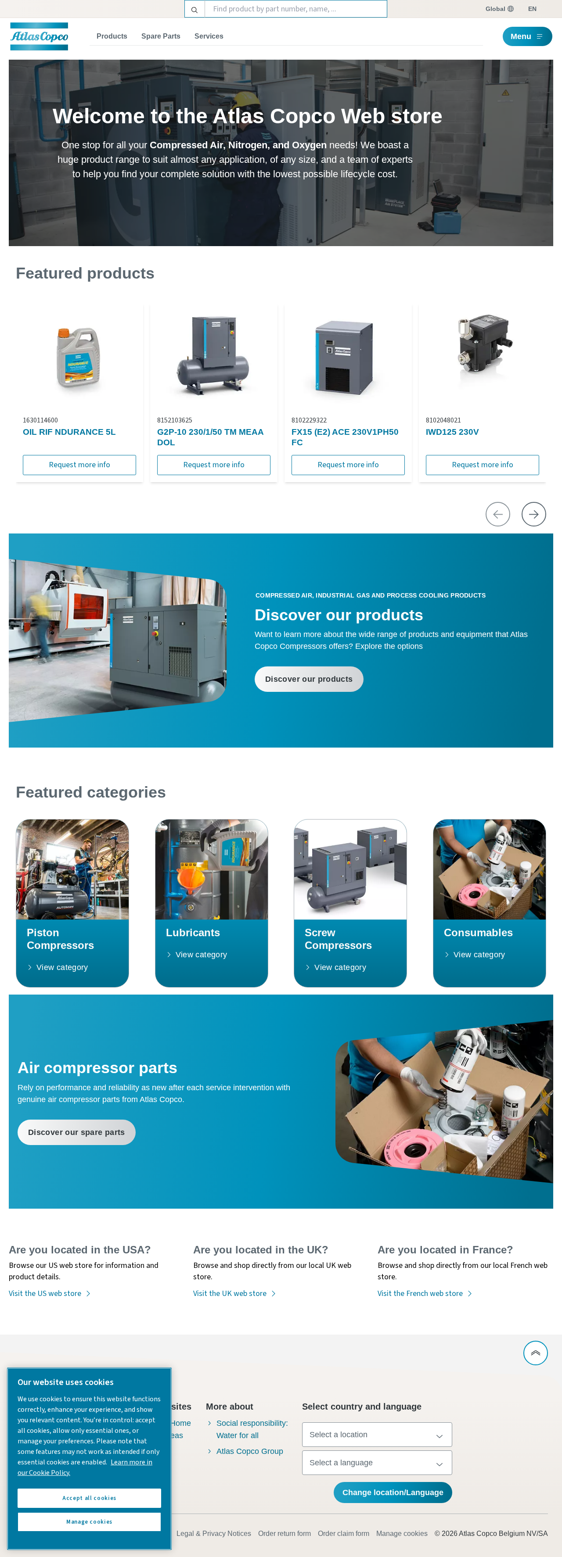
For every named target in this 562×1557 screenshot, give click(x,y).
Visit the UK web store (230, 1293)
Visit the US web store (45, 1293)
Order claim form (343, 1533)
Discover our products (309, 679)
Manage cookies (402, 1533)
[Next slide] (534, 514)
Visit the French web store (420, 1293)
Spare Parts (160, 36)
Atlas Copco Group (249, 1451)
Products (112, 36)
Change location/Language (392, 1492)
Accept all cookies (89, 1498)
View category (62, 967)
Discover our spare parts (76, 1132)
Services (209, 36)
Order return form (284, 1533)
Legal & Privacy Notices (214, 1533)
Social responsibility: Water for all (252, 1429)
